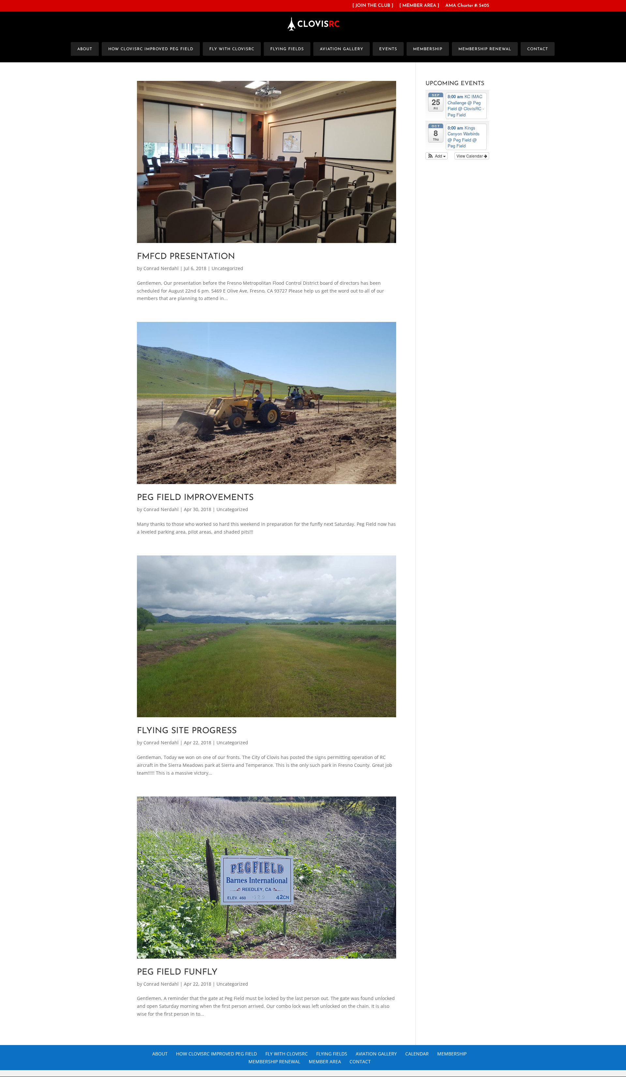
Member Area (325, 1061)
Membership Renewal (484, 49)
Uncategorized (227, 268)
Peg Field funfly (177, 972)
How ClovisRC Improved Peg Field (150, 49)
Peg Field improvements (195, 497)
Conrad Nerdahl (161, 268)
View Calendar (470, 156)
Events (388, 49)
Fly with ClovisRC (231, 49)
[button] (437, 156)
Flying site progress (187, 731)
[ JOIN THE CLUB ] (372, 6)
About (84, 49)
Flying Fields (287, 49)
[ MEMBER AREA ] (419, 6)
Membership (427, 49)
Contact (537, 49)
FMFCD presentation (186, 256)
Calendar (417, 1054)
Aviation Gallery (341, 49)
